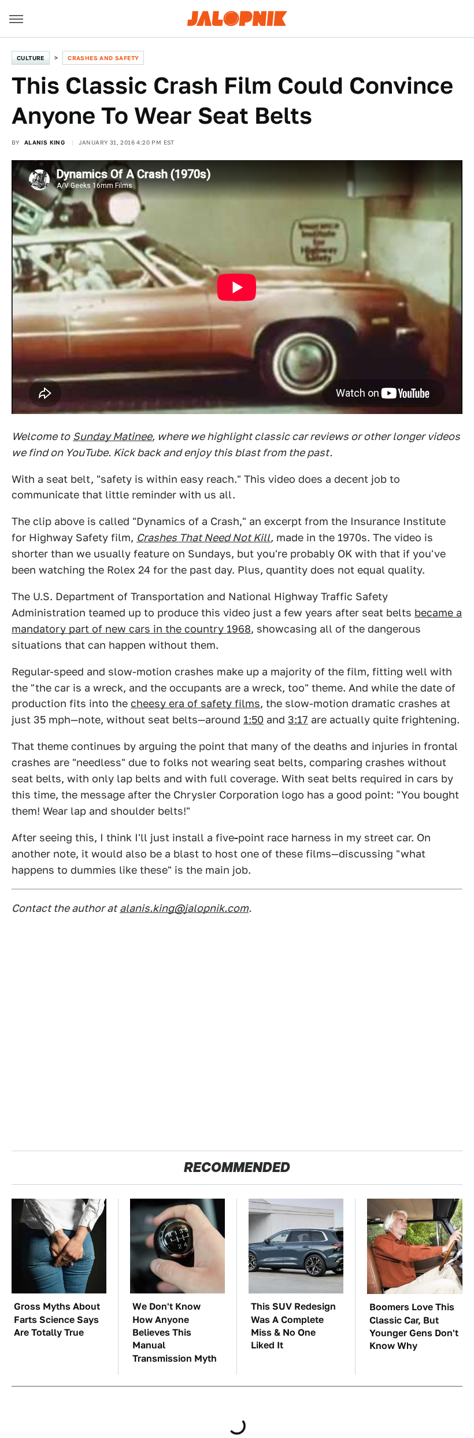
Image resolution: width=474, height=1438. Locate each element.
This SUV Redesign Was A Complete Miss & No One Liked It (293, 1326)
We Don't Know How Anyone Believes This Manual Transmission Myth (174, 1332)
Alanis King (44, 142)
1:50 (253, 720)
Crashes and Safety (103, 57)
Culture (31, 57)
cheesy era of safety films (195, 703)
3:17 (298, 720)
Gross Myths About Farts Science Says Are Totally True (57, 1319)
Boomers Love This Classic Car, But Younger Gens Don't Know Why (413, 1326)
